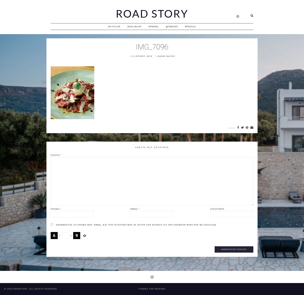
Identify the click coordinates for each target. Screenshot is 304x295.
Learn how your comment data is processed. (123, 259)
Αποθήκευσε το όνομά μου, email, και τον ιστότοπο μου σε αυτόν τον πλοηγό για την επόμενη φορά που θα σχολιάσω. (136, 225)
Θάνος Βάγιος (166, 56)
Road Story (152, 13)
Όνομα (56, 209)
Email (135, 209)
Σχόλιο (56, 155)
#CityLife (114, 26)
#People (190, 26)
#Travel (154, 26)
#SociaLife (135, 26)
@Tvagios (172, 26)
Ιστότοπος (217, 209)
